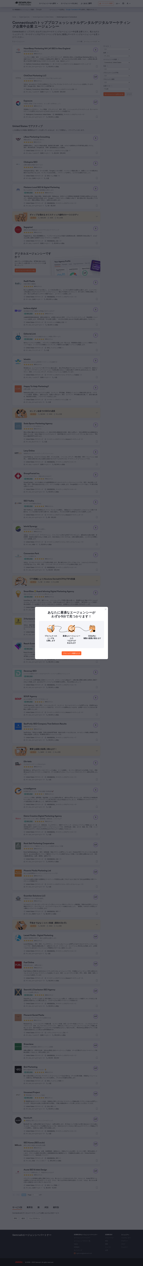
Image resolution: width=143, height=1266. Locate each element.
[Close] (105, 609)
